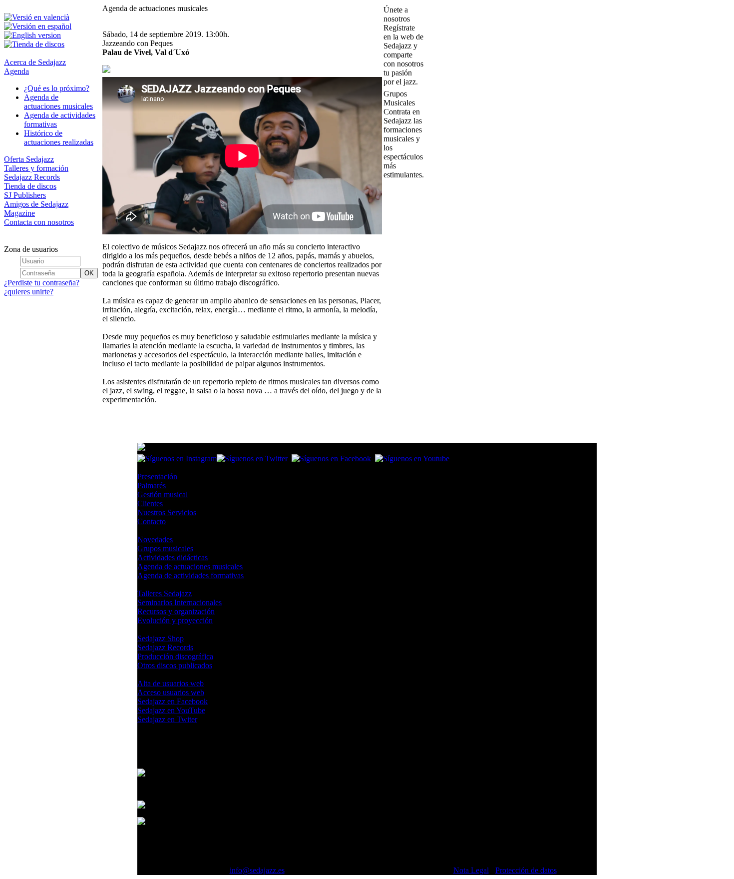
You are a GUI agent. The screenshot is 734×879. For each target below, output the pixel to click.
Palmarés (151, 485)
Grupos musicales (165, 548)
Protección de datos (526, 870)
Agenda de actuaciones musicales (58, 101)
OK (89, 273)
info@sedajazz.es (257, 870)
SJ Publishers (25, 195)
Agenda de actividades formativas (190, 575)
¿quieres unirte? (28, 291)
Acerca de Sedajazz (35, 62)
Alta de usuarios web (170, 683)
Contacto (151, 521)
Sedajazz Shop (160, 638)
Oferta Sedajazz (29, 159)
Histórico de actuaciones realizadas (58, 137)
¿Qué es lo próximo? (56, 88)
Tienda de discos (30, 186)
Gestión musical (162, 494)
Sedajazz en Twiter (167, 719)
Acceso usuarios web (170, 692)
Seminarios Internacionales (179, 602)
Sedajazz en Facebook (172, 701)
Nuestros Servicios (166, 512)
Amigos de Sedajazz (36, 204)
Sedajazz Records (32, 177)
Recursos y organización (176, 611)
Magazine (19, 213)
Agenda (16, 71)
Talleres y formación (36, 168)
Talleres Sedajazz (164, 593)
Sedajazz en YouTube (171, 710)
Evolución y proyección (175, 620)
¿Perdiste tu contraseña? (41, 282)
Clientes (150, 503)
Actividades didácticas (172, 557)
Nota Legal (471, 870)
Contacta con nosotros (39, 222)
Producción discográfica (175, 656)
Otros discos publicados (174, 665)
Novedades (155, 539)
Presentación (157, 476)
